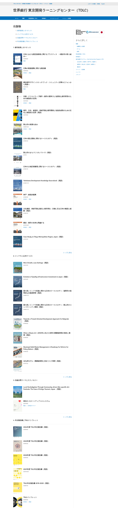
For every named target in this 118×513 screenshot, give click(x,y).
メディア (78, 74)
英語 (24, 61)
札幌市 (94, 62)
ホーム (16, 18)
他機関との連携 (81, 46)
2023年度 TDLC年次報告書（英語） (36, 441)
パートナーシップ (54, 18)
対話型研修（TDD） (33, 18)
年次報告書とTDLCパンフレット (27, 41)
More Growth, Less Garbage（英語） (36, 263)
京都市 (84, 62)
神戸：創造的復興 (29, 195)
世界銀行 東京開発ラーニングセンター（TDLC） (32, 3)
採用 (78, 51)
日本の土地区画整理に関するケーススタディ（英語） (42, 167)
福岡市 (92, 64)
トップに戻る (67, 253)
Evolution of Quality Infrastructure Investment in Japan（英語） (46, 277)
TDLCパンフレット (30, 497)
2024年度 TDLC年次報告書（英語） (36, 427)
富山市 (83, 64)
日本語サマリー (32, 405)
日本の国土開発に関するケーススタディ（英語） (41, 138)
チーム (78, 49)
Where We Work (17, 3)
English (103, 3)
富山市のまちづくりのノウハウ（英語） (37, 152)
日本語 (25, 73)
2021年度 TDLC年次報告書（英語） (36, 469)
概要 (23, 18)
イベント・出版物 (48, 3)
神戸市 (89, 62)
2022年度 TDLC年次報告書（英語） (36, 455)
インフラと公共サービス (25, 34)
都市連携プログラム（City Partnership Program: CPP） (90, 59)
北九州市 (79, 62)
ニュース (78, 72)
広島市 (88, 64)
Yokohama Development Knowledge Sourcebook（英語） (43, 181)
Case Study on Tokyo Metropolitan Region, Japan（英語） (43, 237)
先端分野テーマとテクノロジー (27, 38)
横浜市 (79, 67)
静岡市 (79, 64)
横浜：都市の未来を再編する (33, 223)
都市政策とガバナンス (24, 30)
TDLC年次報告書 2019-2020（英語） (36, 483)
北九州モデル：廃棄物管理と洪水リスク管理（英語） (42, 361)
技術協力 (44, 18)
